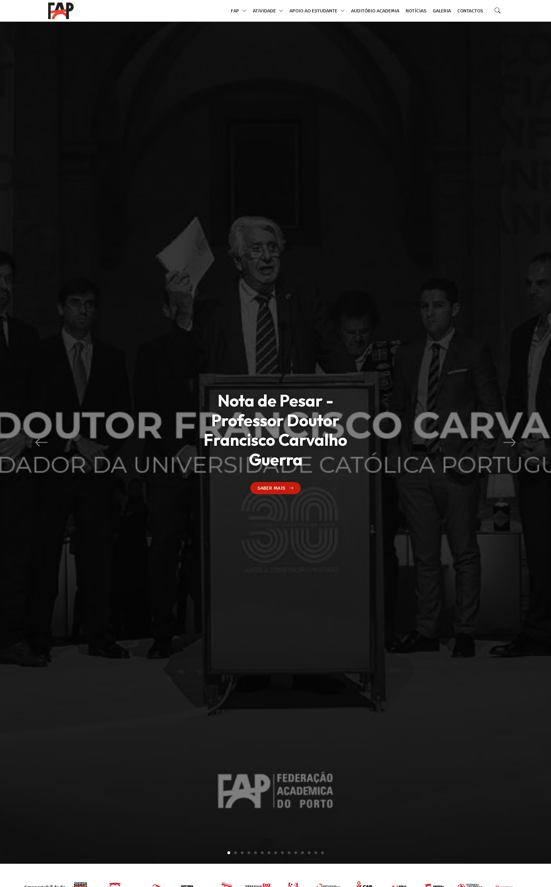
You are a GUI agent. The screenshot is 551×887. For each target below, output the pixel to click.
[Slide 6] (262, 852)
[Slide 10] (289, 852)
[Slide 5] (255, 852)
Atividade (265, 11)
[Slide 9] (282, 852)
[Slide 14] (315, 852)
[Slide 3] (242, 852)
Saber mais (271, 488)
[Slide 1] (228, 852)
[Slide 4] (248, 852)
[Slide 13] (309, 852)
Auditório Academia (375, 11)
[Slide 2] (235, 852)
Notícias (416, 11)
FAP (235, 11)
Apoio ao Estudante (314, 11)
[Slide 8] (275, 852)
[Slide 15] (322, 852)
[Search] (497, 11)
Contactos (470, 11)
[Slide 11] (295, 852)
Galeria (442, 11)
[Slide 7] (269, 852)
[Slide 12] (302, 852)
